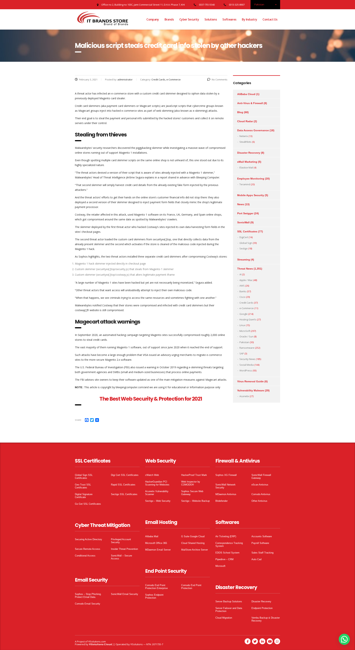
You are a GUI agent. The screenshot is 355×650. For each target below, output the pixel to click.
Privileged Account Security (121, 541)
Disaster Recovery (248, 152)
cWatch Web (152, 475)
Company (152, 19)
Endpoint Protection (262, 608)
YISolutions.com (97, 641)
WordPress (245, 370)
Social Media (246, 364)
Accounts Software (261, 536)
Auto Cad (256, 559)
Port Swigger (245, 213)
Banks (242, 291)
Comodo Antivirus (260, 494)
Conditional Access (85, 555)
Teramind (244, 184)
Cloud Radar (245, 121)
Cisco (242, 297)
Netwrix (243, 136)
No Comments (219, 79)
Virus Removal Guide (250, 381)
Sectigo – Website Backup (195, 501)
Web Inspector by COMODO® (190, 483)
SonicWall (243, 222)
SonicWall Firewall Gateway (261, 476)
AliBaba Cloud (246, 94)
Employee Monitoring (250, 178)
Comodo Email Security (87, 603)
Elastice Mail (246, 167)
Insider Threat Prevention (124, 549)
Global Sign (245, 243)
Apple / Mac (246, 280)
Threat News (245, 268)
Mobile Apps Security (250, 195)
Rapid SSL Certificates (123, 484)
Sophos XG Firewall (226, 475)
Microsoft (220, 566)
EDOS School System (227, 552)
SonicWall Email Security (124, 594)
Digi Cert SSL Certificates (124, 475)
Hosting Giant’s (247, 319)
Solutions (210, 19)
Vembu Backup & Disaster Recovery (265, 619)
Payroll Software (260, 543)
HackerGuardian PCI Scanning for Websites (157, 483)
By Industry (249, 19)
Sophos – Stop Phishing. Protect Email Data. (88, 595)
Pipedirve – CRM (224, 559)
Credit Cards (246, 302)
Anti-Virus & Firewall (250, 103)
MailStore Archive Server (194, 549)
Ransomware (246, 347)
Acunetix (244, 396)
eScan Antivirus (259, 484)
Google (243, 314)
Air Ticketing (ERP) (225, 536)
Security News (247, 359)
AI (240, 274)
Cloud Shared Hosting (192, 543)
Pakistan (244, 342)
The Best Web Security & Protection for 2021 (151, 398)
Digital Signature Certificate (83, 496)
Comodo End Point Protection (191, 587)
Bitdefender (221, 501)
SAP (241, 353)
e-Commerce (246, 308)
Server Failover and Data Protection (228, 609)
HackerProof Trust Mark (194, 475)
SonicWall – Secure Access (121, 557)
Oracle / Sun (246, 336)
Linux (242, 325)
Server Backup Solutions (228, 601)
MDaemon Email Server (158, 549)
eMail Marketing (247, 161)
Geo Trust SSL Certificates (83, 486)
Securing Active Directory (88, 539)
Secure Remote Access (87, 549)
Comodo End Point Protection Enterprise (156, 587)
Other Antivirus (259, 501)
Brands (169, 19)
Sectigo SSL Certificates (124, 494)
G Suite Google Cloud (192, 536)
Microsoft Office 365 (156, 543)
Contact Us (270, 19)
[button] (344, 639)
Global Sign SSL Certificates (84, 476)
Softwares (229, 19)
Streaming (243, 259)
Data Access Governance (253, 130)
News (240, 204)
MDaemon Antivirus (225, 494)
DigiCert (243, 237)
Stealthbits (245, 141)
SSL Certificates (247, 231)
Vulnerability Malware (250, 390)
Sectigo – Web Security (157, 501)
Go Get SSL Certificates (88, 503)
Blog (240, 112)
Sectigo (243, 248)
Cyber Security (189, 19)
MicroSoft (244, 331)
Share (78, 420)
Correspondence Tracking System (229, 544)
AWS (242, 285)
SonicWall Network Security (225, 486)
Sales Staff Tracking (262, 552)
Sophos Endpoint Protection (154, 596)
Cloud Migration (223, 617)
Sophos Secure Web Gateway (192, 493)
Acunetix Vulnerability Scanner (156, 493)
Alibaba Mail (151, 536)
